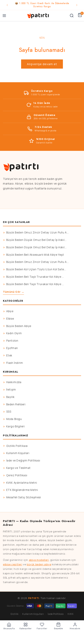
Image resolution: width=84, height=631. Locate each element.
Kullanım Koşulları (17, 453)
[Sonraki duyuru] (76, 5)
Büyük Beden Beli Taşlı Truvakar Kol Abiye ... (35, 276)
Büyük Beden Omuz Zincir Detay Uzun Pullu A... (37, 232)
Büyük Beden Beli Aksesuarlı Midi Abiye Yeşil (35, 254)
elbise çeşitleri (12, 564)
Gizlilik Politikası (17, 446)
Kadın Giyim (14, 333)
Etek (9, 355)
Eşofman (12, 348)
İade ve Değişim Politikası (23, 460)
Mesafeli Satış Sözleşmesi (23, 497)
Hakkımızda (13, 382)
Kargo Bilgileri (15, 426)
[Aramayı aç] (71, 15)
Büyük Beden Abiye (18, 326)
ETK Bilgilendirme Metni (22, 490)
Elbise (10, 318)
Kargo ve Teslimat (18, 468)
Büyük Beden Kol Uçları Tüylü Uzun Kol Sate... (36, 269)
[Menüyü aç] (4, 15)
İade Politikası (56, 614)
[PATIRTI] (38, 15)
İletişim (11, 389)
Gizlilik (15, 614)
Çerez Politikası (16, 475)
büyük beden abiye (39, 564)
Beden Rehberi (16, 404)
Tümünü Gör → (13, 291)
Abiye (9, 311)
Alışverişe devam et (42, 64)
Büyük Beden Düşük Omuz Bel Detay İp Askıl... (36, 240)
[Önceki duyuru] (7, 5)
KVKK (70, 614)
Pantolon (12, 340)
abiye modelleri (39, 560)
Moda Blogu (14, 419)
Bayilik (10, 397)
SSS (8, 411)
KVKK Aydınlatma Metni (21, 482)
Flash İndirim (14, 363)
